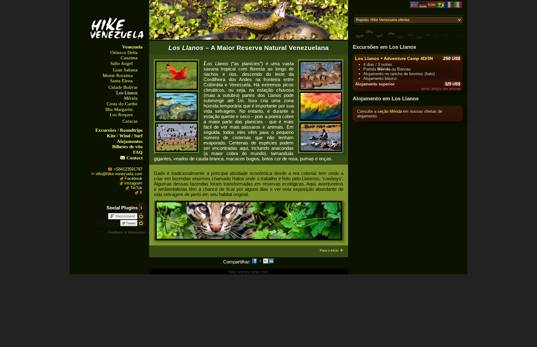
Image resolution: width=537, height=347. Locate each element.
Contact (134, 157)
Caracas (130, 121)
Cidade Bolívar (123, 87)
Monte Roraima (118, 75)
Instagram (133, 183)
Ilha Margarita (119, 109)
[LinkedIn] (271, 261)
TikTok (136, 187)
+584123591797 (128, 169)
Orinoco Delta (124, 52)
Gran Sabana (125, 69)
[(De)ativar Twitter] (141, 222)
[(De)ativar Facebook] (141, 215)
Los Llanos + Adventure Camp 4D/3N (394, 58)
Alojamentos (130, 141)
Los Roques (121, 114)
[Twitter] (260, 261)
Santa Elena (121, 80)
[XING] (265, 261)
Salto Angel (121, 63)
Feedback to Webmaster (126, 232)
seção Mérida (390, 111)
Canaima (129, 57)
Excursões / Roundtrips (119, 130)
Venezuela (132, 46)
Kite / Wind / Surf (125, 135)
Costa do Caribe (122, 103)
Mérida (131, 98)
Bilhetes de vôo (127, 146)
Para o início (329, 250)
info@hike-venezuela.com (119, 173)
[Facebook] (254, 261)
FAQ (138, 152)
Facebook (133, 178)
